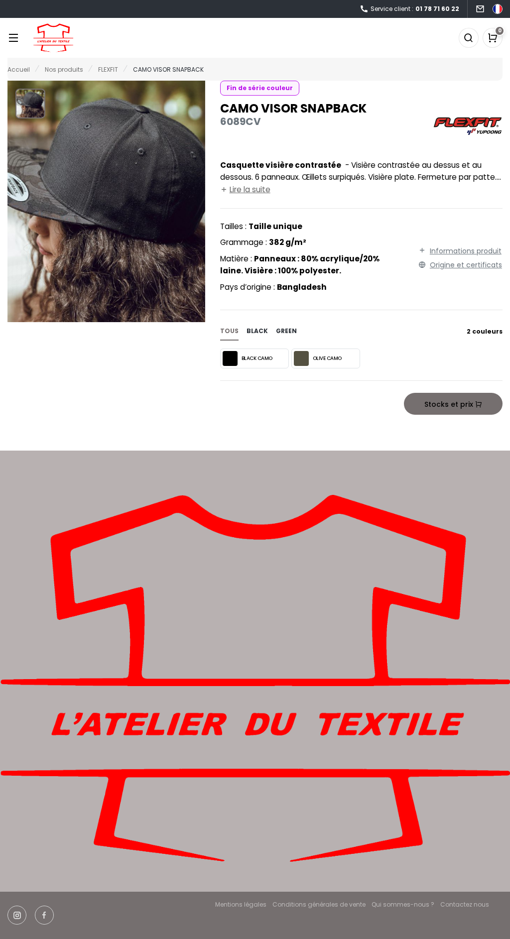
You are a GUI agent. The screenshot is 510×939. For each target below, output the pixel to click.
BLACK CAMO (257, 358)
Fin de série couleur (260, 88)
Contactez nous (464, 904)
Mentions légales (240, 904)
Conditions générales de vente (319, 904)
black (257, 331)
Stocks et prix (449, 404)
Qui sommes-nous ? (403, 904)
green (286, 331)
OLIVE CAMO (327, 358)
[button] (30, 103)
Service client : (415, 8)
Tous (229, 331)
